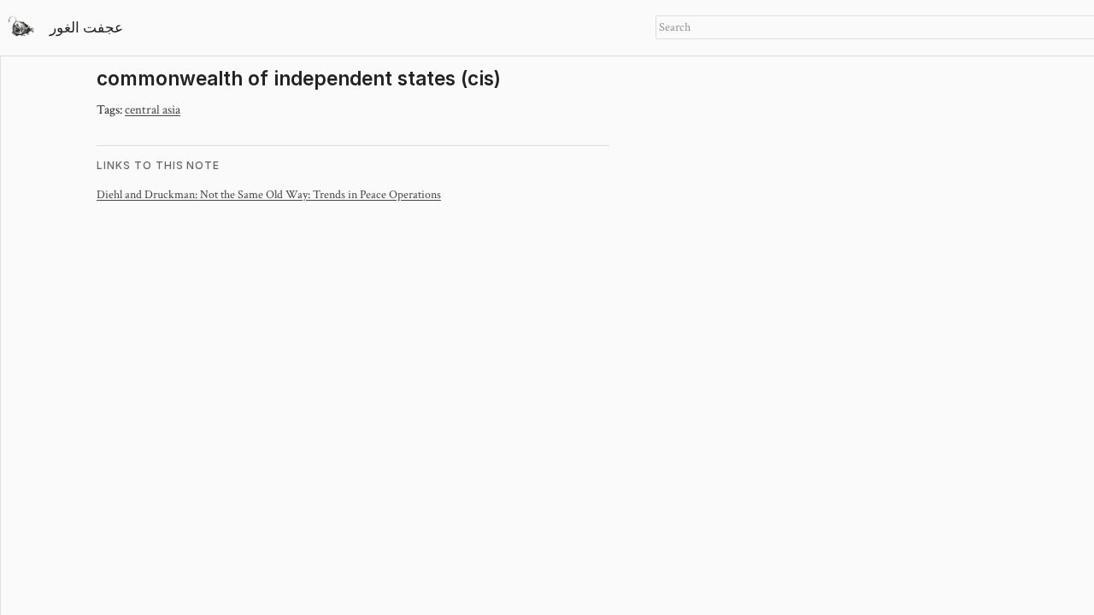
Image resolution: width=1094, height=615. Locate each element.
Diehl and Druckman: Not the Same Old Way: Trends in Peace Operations (269, 194)
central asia (152, 109)
